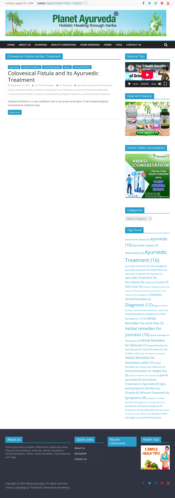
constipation (143, 295)
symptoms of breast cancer (151, 402)
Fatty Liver (134, 310)
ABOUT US (25, 44)
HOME (11, 44)
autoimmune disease (137, 239)
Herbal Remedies (52, 67)
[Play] (129, 84)
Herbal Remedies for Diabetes (141, 313)
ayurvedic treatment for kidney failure (146, 269)
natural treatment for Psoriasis (144, 375)
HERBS (108, 44)
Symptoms (135, 397)
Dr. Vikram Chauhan (45, 85)
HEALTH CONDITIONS (63, 44)
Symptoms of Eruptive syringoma (143, 405)
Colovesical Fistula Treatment (96, 94)
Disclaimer (81, 453)
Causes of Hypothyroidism (156, 287)
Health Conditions (31, 67)
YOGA (119, 44)
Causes (150, 282)
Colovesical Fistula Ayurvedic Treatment (53, 89)
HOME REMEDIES (90, 44)
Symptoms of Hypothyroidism (142, 409)
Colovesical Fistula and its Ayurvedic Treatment (53, 76)
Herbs (67, 67)
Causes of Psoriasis (135, 291)
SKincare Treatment (154, 393)
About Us (80, 448)
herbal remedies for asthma (154, 310)
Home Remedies (82, 67)
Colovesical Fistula (24, 89)
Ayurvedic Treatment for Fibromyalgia (146, 266)
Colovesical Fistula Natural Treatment (62, 94)
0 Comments (65, 85)
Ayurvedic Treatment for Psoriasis (143, 273)
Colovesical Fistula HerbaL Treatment (25, 94)
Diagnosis (139, 305)
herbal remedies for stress (152, 353)
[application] (147, 74)
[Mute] (159, 84)
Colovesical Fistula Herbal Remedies (90, 89)
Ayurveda (14, 67)
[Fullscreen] (165, 84)
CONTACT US (133, 44)
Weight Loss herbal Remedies (144, 417)
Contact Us (81, 459)
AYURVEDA (41, 44)
